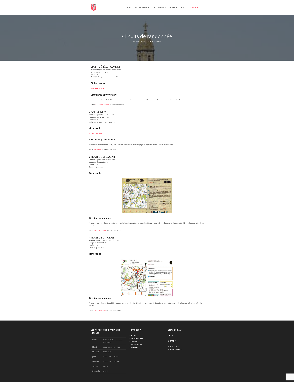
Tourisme (142, 41)
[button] (202, 7)
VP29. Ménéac (98, 149)
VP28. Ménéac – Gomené (102, 104)
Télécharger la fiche (97, 88)
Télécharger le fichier (96, 133)
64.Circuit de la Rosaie (100, 310)
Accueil (135, 41)
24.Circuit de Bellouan (100, 230)
